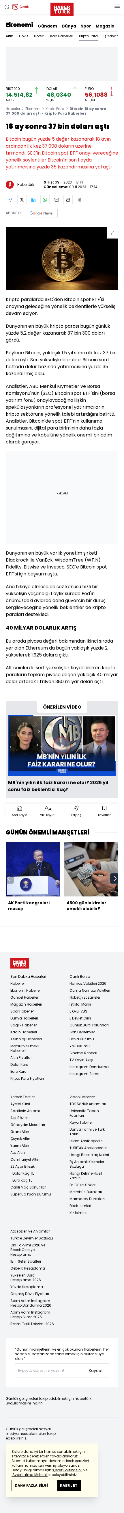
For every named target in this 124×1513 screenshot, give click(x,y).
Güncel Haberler (24, 997)
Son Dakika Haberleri (28, 976)
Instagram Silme (84, 1073)
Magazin (105, 26)
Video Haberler (82, 1096)
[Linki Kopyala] (79, 199)
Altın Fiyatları (21, 1057)
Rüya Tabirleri (81, 1122)
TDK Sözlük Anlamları (87, 1103)
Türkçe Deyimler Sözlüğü (31, 1238)
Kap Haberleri (61, 36)
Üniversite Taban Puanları (84, 1113)
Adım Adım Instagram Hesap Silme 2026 (30, 1314)
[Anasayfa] (19, 963)
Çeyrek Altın (20, 1138)
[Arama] (7, 7)
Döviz (23, 36)
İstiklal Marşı (80, 1004)
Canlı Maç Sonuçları (28, 1187)
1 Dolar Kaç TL (22, 1173)
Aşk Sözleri (19, 1117)
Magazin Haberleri (26, 1004)
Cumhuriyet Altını (25, 1159)
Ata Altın (17, 1152)
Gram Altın (19, 1131)
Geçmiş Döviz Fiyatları (29, 1293)
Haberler (13, 108)
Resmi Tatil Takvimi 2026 (32, 1323)
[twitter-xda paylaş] (22, 199)
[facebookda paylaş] (10, 199)
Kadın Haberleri (23, 1032)
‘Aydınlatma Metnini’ (30, 1474)
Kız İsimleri (78, 1212)
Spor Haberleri (22, 1011)
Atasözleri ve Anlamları (30, 1231)
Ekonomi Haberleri (26, 990)
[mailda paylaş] (56, 199)
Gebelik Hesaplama (27, 1268)
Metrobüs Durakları (85, 1191)
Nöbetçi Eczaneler (84, 997)
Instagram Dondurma (89, 1066)
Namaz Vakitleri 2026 (87, 983)
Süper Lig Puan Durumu (30, 1194)
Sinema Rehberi (83, 1052)
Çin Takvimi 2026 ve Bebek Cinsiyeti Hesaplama (27, 1250)
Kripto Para (88, 36)
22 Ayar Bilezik (22, 1166)
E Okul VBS (78, 1011)
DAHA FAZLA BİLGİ (31, 1485)
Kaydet (96, 1370)
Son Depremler (82, 1032)
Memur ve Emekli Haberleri (24, 1048)
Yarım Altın (19, 1145)
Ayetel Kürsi (20, 1103)
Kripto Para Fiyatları (27, 1078)
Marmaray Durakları (87, 1198)
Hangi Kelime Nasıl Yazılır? (85, 1175)
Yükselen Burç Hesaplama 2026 (25, 1277)
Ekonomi (19, 25)
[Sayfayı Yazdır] (68, 199)
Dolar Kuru (19, 1064)
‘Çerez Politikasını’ (67, 1470)
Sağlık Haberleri (23, 1025)
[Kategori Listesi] (117, 7)
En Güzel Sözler (82, 1184)
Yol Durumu (79, 1045)
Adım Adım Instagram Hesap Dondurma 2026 (30, 1303)
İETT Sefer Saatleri (25, 1261)
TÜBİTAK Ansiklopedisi (88, 1147)
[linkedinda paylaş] (33, 199)
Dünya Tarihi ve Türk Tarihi (87, 1131)
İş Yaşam (112, 36)
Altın (9, 36)
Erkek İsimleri (80, 1205)
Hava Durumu (81, 1039)
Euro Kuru (18, 1071)
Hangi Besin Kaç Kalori (89, 1154)
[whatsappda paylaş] (45, 199)
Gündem (47, 26)
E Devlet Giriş (80, 1018)
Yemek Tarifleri (22, 1096)
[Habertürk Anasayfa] (62, 8)
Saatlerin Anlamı (25, 1110)
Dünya (69, 26)
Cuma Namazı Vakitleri (89, 990)
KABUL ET (69, 1485)
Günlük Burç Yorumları (89, 1025)
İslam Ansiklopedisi (86, 1140)
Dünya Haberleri (24, 1018)
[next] (115, 878)
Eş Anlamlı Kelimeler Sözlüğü (86, 1164)
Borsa (39, 36)
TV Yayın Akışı (81, 1059)
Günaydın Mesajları (27, 1124)
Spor (86, 26)
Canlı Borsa (79, 976)
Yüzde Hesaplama (26, 1286)
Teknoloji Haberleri (26, 1039)
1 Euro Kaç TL (21, 1180)
